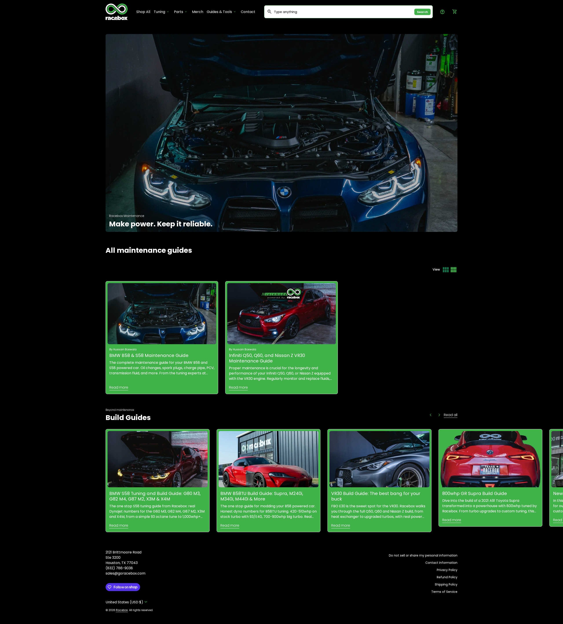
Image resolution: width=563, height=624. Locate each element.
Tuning (162, 11)
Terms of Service (444, 591)
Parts (181, 11)
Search (422, 12)
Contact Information (441, 562)
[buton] (127, 602)
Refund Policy (447, 577)
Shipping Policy (446, 584)
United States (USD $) (127, 602)
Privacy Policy (447, 570)
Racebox (122, 610)
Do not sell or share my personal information (423, 555)
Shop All (144, 11)
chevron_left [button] (430, 415)
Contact (248, 11)
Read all (450, 414)
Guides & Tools (221, 11)
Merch (197, 11)
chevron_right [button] (439, 415)
